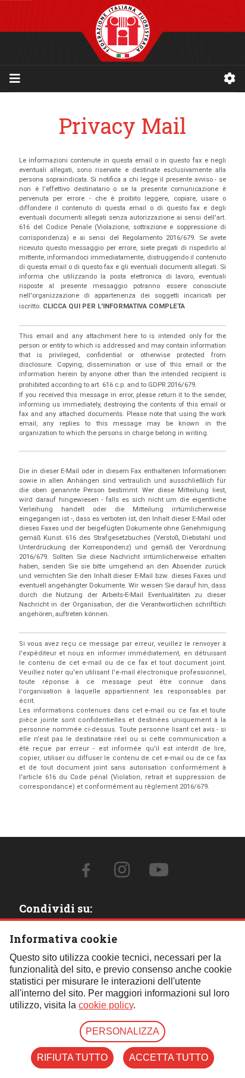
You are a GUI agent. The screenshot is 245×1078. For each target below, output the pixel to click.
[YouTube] (159, 873)
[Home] (123, 32)
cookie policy (105, 1005)
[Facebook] (86, 872)
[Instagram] (122, 873)
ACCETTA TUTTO (168, 1057)
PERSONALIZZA (122, 1031)
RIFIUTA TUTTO (72, 1057)
